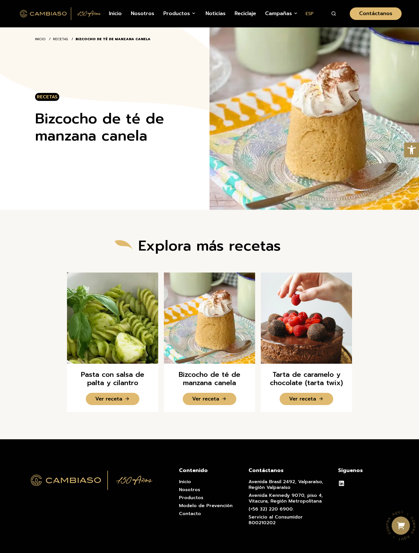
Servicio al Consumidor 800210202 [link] (276, 520)
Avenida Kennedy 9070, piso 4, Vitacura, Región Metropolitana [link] (286, 498)
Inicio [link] (40, 39)
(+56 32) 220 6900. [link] (271, 509)
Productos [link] (191, 497)
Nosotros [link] (189, 489)
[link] (411, 150)
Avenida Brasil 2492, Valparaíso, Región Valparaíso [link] (286, 484)
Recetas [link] (60, 39)
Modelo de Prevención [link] (206, 505)
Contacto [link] (190, 513)
